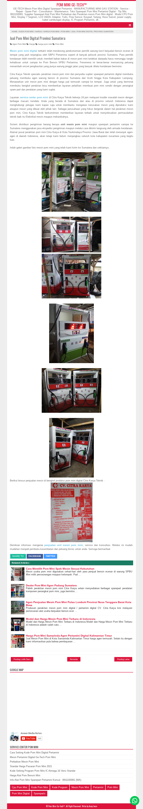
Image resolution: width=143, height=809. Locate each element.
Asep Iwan (93, 806)
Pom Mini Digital (21, 793)
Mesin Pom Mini (80, 787)
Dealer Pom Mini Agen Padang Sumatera (51, 585)
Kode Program (59, 787)
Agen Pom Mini (26, 32)
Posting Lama (123, 659)
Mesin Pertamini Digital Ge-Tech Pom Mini (33, 757)
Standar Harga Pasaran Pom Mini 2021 (31, 766)
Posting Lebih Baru (22, 659)
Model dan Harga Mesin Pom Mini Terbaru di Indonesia (60, 618)
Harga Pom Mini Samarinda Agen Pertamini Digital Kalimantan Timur (69, 635)
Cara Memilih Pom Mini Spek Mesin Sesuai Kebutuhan (60, 568)
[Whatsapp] (134, 800)
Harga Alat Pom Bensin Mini (25, 775)
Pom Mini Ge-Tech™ (72, 4)
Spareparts (39, 793)
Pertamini (98, 787)
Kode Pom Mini (39, 787)
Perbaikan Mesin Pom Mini (24, 761)
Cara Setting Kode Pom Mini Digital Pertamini (34, 752)
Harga (38, 32)
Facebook (34, 556)
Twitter (50, 556)
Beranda (74, 659)
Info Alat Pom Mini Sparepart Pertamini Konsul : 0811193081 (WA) (45, 779)
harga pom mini (51, 32)
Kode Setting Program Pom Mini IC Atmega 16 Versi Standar (42, 770)
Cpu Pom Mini (19, 787)
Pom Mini (65, 32)
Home (14, 32)
